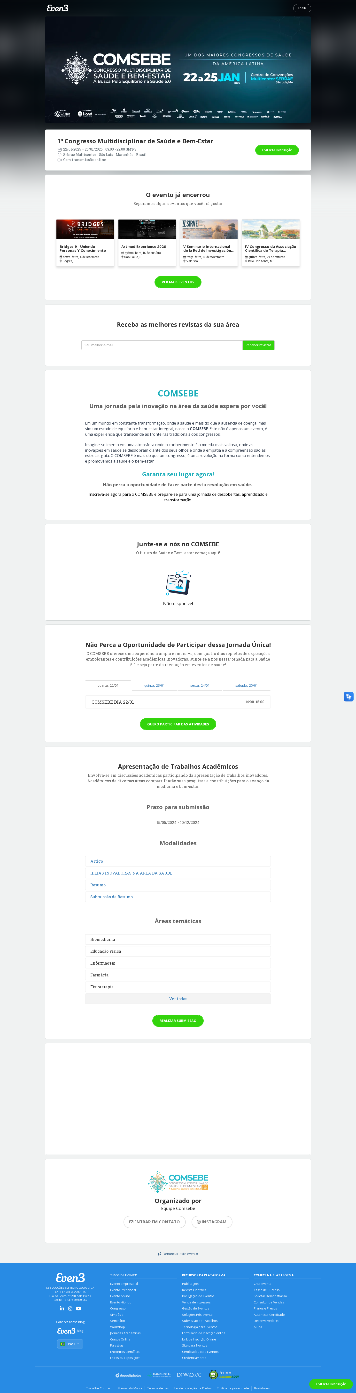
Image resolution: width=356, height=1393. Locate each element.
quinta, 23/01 (154, 685)
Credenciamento (194, 1358)
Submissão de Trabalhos (199, 1321)
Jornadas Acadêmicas (125, 1333)
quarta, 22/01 (108, 685)
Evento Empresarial (124, 1284)
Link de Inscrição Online (199, 1339)
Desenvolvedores (266, 1321)
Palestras (116, 1345)
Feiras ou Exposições (125, 1358)
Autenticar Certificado (269, 1315)
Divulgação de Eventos (198, 1296)
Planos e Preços (265, 1308)
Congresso (118, 1308)
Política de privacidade (233, 1388)
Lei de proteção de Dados (193, 1388)
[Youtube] (78, 1310)
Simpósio (117, 1315)
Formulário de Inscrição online (203, 1333)
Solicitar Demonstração (270, 1296)
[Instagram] (70, 1310)
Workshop (117, 1327)
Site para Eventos (194, 1345)
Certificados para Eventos (200, 1352)
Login (302, 8)
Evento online (120, 1296)
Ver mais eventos (178, 282)
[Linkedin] (62, 1310)
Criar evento (262, 1284)
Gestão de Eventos (195, 1308)
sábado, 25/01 (246, 685)
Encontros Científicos (125, 1352)
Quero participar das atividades (178, 724)
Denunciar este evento (180, 1253)
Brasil (70, 1344)
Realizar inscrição (277, 150)
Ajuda (258, 1327)
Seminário (117, 1321)
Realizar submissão (178, 1020)
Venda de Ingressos (196, 1302)
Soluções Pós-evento (197, 1315)
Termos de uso (158, 1388)
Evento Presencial (123, 1290)
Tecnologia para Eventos (199, 1327)
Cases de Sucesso (267, 1290)
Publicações (190, 1284)
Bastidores (262, 1388)
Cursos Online (120, 1339)
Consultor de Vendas (269, 1302)
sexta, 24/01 (200, 685)
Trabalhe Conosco (99, 1388)
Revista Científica (194, 1290)
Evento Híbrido (121, 1302)
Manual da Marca (130, 1388)
